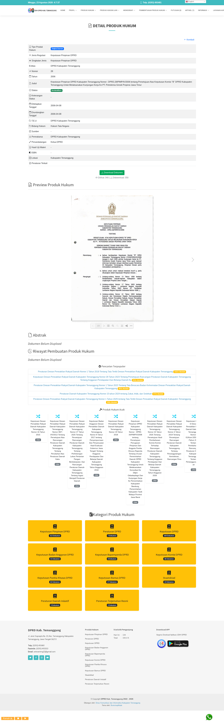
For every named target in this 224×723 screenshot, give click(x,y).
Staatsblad (89, 675)
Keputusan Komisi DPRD (95, 660)
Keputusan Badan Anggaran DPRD (96, 648)
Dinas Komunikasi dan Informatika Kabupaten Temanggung (118, 703)
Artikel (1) (189, 10)
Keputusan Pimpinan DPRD (96, 634)
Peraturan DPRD (92, 639)
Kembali (190, 40)
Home (62, 10)
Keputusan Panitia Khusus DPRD (96, 665)
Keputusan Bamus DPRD (95, 670)
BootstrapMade (116, 705)
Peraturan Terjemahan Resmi (97, 684)
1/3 (98, 326)
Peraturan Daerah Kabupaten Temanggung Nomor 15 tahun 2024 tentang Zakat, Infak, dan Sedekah (106, 394)
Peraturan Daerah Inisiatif (95, 679)
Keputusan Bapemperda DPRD (95, 654)
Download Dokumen (113, 172)
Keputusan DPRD (92, 643)
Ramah (6, 718)
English (191, 1)
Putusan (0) (176, 10)
